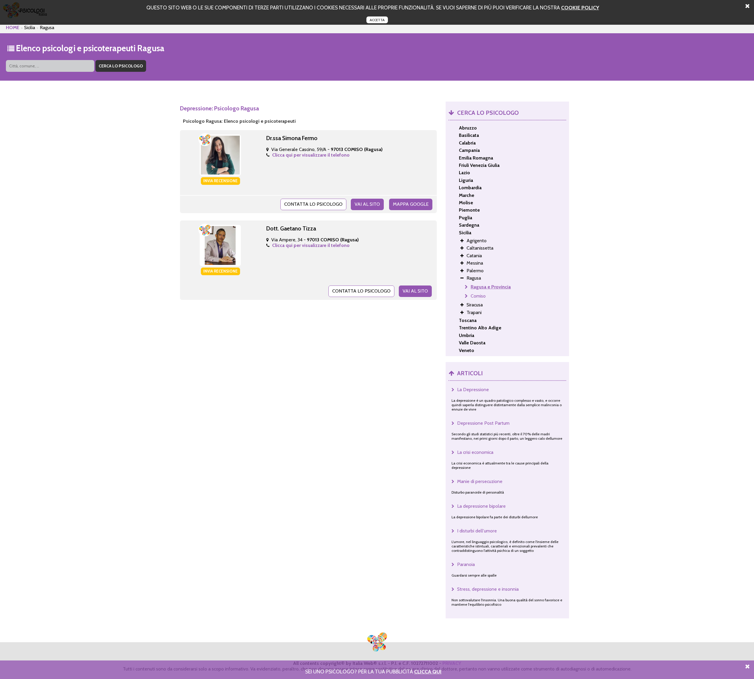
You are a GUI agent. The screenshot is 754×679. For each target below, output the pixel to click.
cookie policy (580, 7)
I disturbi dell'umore (477, 531)
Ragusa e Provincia (491, 287)
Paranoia (466, 564)
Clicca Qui (428, 671)
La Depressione (473, 389)
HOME (12, 27)
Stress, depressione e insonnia (488, 589)
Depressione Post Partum (483, 423)
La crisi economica (475, 452)
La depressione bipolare (481, 506)
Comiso (478, 296)
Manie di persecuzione (479, 481)
